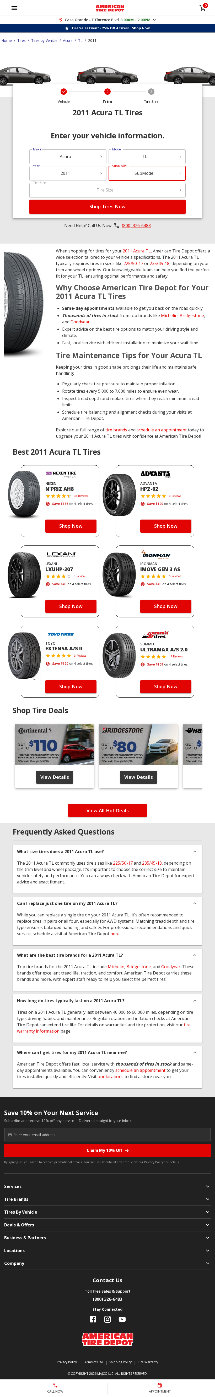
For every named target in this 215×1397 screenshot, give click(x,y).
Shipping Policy (120, 1362)
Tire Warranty (148, 1362)
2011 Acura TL (137, 251)
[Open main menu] (14, 8)
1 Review (79, 576)
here (115, 934)
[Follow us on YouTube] (122, 1319)
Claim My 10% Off (104, 1150)
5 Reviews (175, 576)
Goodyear (80, 322)
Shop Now (71, 526)
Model (116, 149)
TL (80, 40)
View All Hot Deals (108, 810)
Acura (68, 40)
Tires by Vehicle (44, 40)
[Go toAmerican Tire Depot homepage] (110, 8)
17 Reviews (176, 656)
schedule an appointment (162, 430)
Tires (21, 40)
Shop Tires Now (107, 206)
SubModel (119, 166)
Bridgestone (192, 315)
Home (6, 40)
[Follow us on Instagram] (107, 1319)
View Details (54, 777)
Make (37, 149)
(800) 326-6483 (136, 225)
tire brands (116, 430)
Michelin (169, 315)
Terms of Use (93, 1362)
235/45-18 (159, 263)
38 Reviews (81, 496)
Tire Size (39, 183)
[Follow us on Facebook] (93, 1319)
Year (36, 166)
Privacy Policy (154, 1162)
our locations (110, 1076)
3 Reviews (175, 496)
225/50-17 (133, 263)
